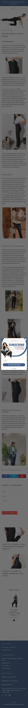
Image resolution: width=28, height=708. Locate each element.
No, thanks (14, 368)
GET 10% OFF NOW (14, 365)
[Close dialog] (25, 340)
